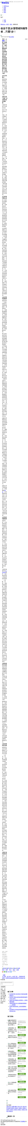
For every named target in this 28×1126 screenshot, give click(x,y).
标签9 (9, 1108)
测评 (5, 9)
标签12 (21, 1108)
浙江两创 (11, 36)
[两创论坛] (5, 3)
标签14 (8, 1109)
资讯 (5, 12)
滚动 (24, 1106)
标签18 (24, 1109)
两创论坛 (3, 24)
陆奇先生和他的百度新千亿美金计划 (15, 978)
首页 (6, 6)
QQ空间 (8, 971)
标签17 (20, 1109)
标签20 (11, 1111)
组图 (13, 1106)
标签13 (25, 1108)
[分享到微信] (4, 971)
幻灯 (21, 1106)
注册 (5, 21)
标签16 (16, 1109)
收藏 (4, 975)
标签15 (12, 1109)
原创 (7, 1106)
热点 (10, 1106)
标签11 (17, 1108)
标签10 (13, 1108)
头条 (18, 1106)
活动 (5, 7)
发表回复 (3, 986)
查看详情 (21, 1027)
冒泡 (5, 10)
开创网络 (22, 1121)
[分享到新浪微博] (2, 971)
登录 (5, 20)
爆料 (16, 1106)
